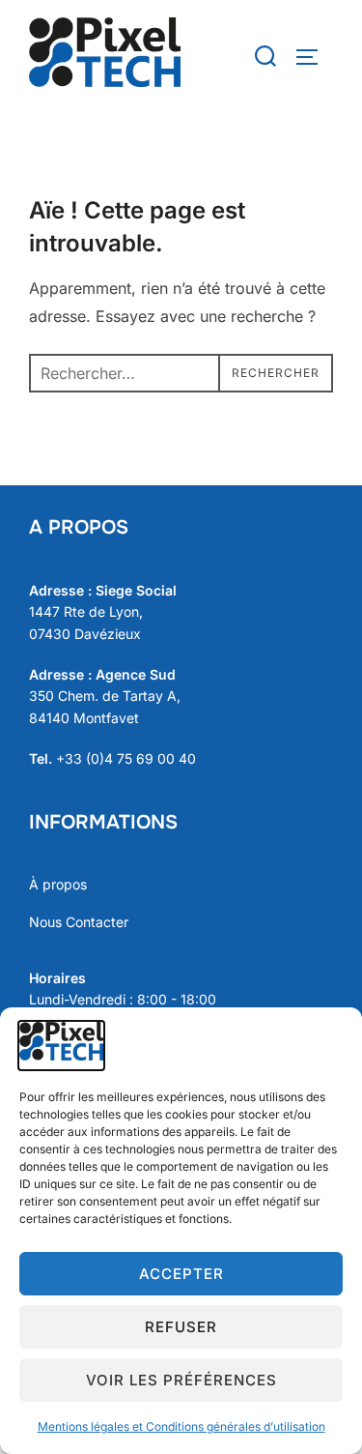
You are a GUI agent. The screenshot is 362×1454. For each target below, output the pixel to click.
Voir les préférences (181, 1380)
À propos (58, 884)
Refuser (181, 1327)
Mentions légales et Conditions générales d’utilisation (181, 1426)
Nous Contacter (78, 922)
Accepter (181, 1274)
